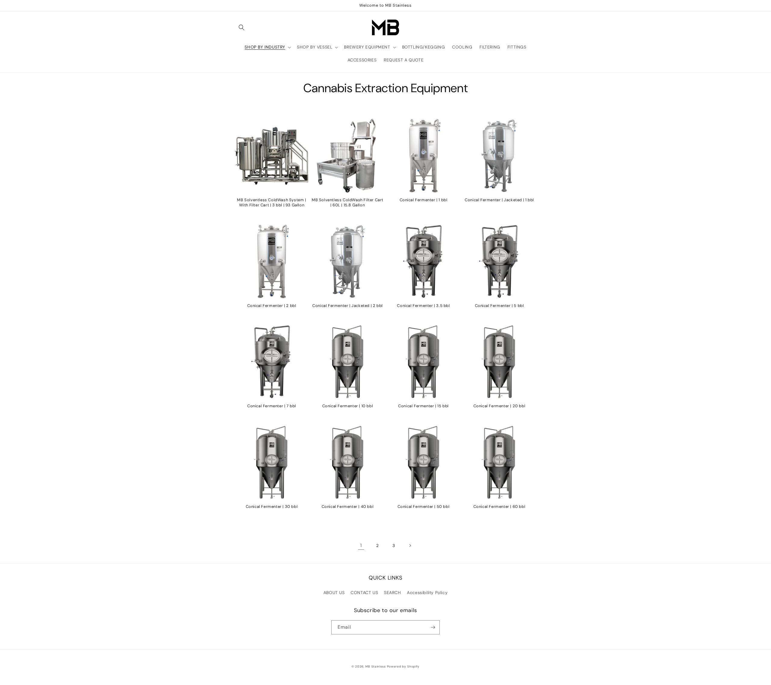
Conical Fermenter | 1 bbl (424, 200)
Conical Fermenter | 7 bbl (271, 406)
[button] (241, 27)
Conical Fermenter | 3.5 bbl (423, 305)
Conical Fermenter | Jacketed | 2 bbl (347, 305)
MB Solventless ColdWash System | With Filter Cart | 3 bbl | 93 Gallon (271, 203)
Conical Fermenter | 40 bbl (348, 506)
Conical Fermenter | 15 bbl (423, 406)
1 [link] (361, 545)
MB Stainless (375, 666)
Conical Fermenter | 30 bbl (272, 506)
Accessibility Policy (427, 592)
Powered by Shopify (403, 666)
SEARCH (392, 592)
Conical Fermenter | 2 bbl (271, 305)
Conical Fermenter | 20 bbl (499, 406)
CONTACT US (364, 592)
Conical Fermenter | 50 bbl (424, 506)
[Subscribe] (432, 627)
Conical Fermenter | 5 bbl (499, 305)
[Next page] (410, 545)
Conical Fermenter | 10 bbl (347, 406)
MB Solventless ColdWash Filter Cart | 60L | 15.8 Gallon (347, 203)
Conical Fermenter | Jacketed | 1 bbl (499, 200)
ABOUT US (334, 592)
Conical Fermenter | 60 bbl (499, 506)
